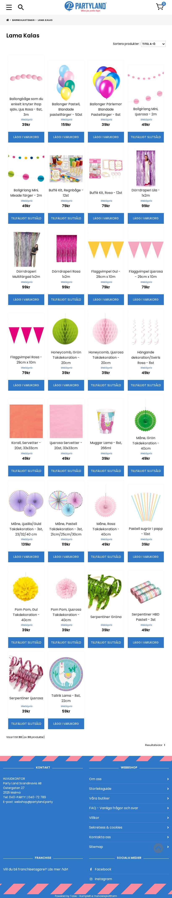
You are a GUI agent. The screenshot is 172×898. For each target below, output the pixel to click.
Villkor (94, 817)
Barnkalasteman (23, 20)
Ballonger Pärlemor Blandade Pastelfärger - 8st (106, 109)
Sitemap (96, 846)
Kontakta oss (100, 837)
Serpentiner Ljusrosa (26, 698)
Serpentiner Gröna (105, 616)
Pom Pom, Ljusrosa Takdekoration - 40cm (66, 614)
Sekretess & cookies (105, 827)
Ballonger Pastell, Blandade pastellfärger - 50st (66, 109)
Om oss (95, 779)
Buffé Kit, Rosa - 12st (106, 192)
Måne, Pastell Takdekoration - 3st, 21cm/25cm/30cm (66, 529)
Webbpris (26, 119)
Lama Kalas (45, 20)
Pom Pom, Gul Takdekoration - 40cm (26, 614)
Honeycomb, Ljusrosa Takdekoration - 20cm (106, 357)
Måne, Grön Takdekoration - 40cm (145, 443)
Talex (73, 896)
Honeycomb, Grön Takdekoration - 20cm (66, 357)
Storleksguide (100, 788)
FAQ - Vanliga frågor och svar (113, 808)
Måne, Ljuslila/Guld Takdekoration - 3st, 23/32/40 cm (26, 529)
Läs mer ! (58, 869)
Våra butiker (99, 798)
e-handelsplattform (104, 896)
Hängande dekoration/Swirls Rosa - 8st (145, 357)
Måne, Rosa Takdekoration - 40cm (106, 529)
